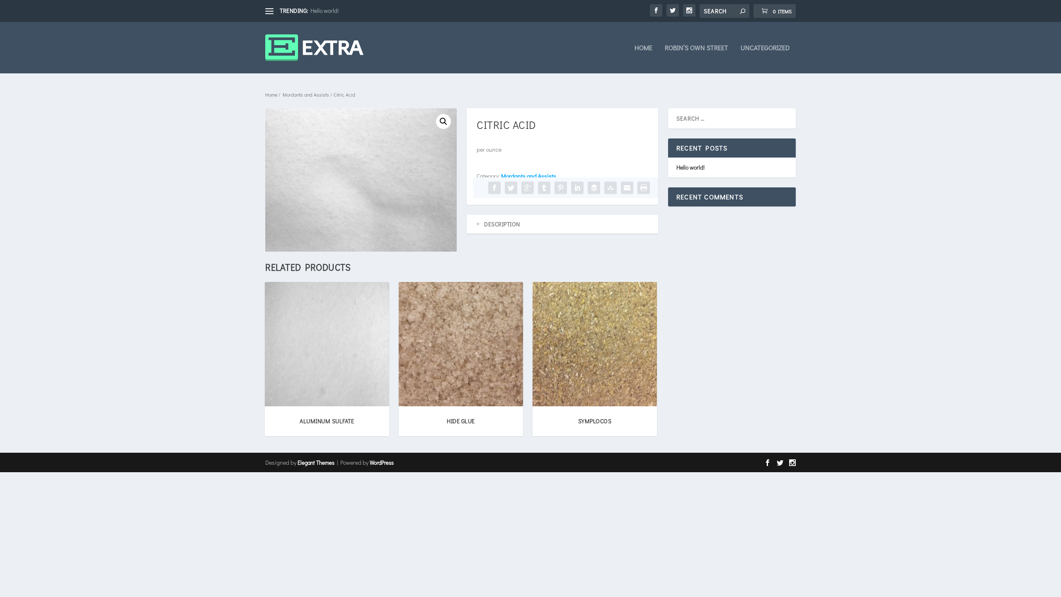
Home (643, 48)
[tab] (562, 224)
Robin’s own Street (696, 48)
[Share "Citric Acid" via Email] (627, 188)
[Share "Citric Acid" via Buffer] (594, 188)
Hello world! (324, 11)
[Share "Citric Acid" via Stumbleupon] (610, 188)
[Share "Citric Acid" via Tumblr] (544, 188)
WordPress (382, 462)
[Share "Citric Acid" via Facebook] (494, 188)
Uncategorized (765, 48)
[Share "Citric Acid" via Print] (643, 188)
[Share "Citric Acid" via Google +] (527, 188)
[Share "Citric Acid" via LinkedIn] (577, 188)
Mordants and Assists (306, 94)
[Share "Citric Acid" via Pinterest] (561, 188)
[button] (443, 121)
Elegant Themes (316, 462)
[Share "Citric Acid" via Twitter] (511, 188)
